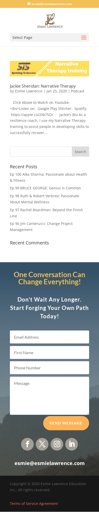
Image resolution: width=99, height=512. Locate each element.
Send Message (66, 423)
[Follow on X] (42, 444)
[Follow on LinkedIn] (71, 444)
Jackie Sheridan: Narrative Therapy (43, 86)
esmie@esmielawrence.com (49, 463)
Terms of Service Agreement (34, 503)
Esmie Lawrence (28, 91)
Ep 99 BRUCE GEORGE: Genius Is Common (45, 188)
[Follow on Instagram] (57, 444)
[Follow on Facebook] (27, 444)
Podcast (77, 91)
